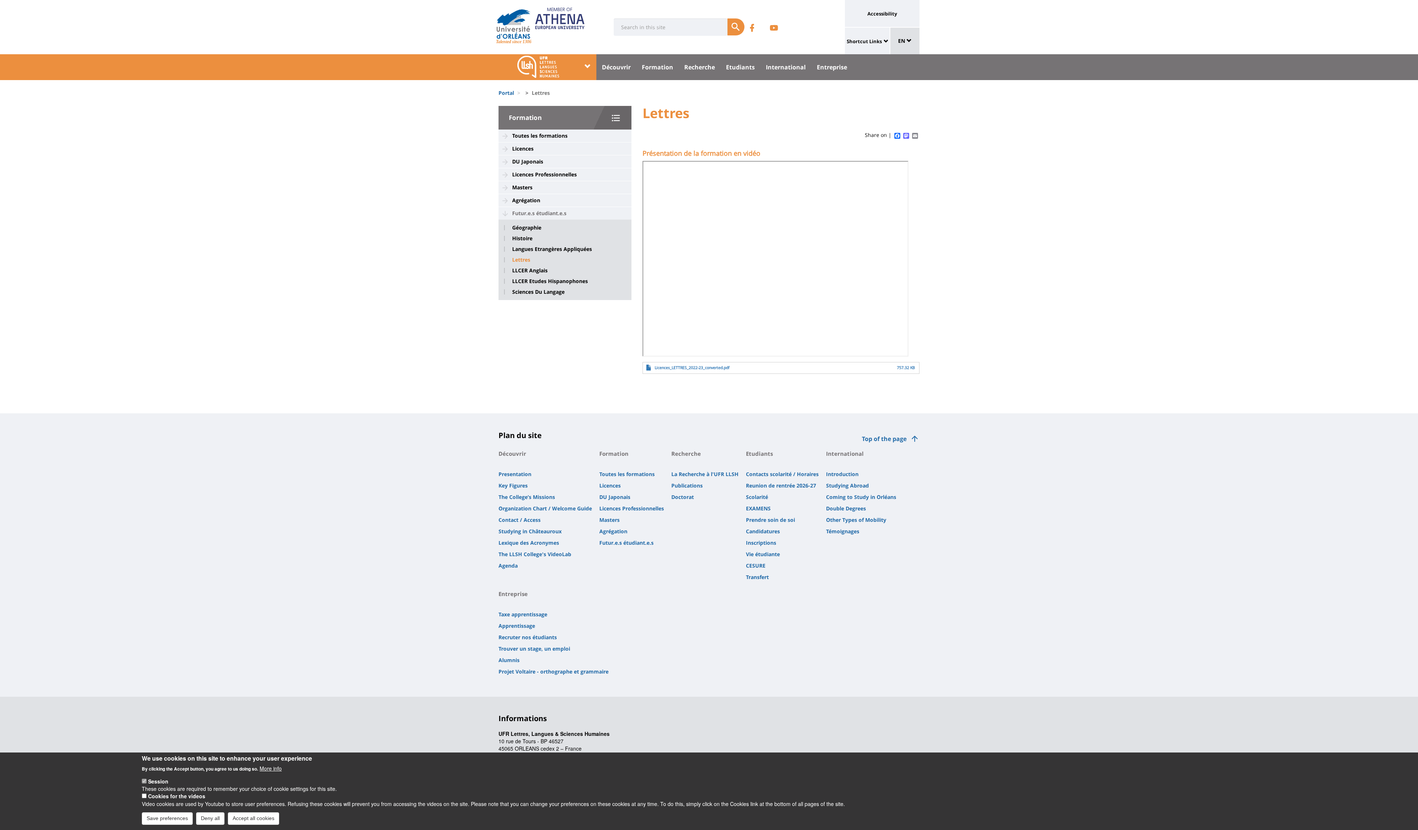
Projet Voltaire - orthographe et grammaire (554, 671)
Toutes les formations (540, 135)
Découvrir (616, 67)
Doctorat (682, 496)
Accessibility (882, 13)
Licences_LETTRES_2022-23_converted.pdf (692, 367)
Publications (687, 485)
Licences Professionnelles (544, 174)
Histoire (522, 238)
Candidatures (763, 531)
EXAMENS (758, 508)
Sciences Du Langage (538, 292)
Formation (657, 67)
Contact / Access (520, 519)
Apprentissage (517, 625)
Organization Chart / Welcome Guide (545, 508)
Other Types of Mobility (856, 519)
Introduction (842, 474)
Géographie (526, 227)
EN (902, 40)
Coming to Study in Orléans (861, 496)
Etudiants (740, 67)
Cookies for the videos (176, 796)
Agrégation (526, 200)
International (786, 67)
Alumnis (509, 660)
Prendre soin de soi (770, 519)
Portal (506, 92)
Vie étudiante (763, 554)
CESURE (755, 565)
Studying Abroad (847, 485)
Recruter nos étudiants (528, 637)
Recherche (699, 67)
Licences (523, 148)
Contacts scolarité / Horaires (782, 474)
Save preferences (167, 818)
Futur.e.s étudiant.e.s (539, 213)
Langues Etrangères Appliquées (552, 249)
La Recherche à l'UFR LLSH (705, 474)
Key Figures (513, 485)
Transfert (757, 577)
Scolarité (757, 496)
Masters (522, 187)
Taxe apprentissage (523, 614)
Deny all (210, 818)
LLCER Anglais (530, 270)
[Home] (513, 24)
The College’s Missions (527, 496)
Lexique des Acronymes (529, 542)
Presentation (515, 474)
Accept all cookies (253, 818)
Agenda (508, 565)
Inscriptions (761, 542)
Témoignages (842, 531)
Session (158, 781)
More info (271, 768)
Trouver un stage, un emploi (534, 648)
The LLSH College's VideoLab (535, 554)
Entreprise (832, 67)
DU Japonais (527, 161)
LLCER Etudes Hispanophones (550, 281)
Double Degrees (846, 508)
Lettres (521, 259)
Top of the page (884, 439)
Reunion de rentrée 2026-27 (781, 485)
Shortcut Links (864, 41)
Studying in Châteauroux (530, 531)
